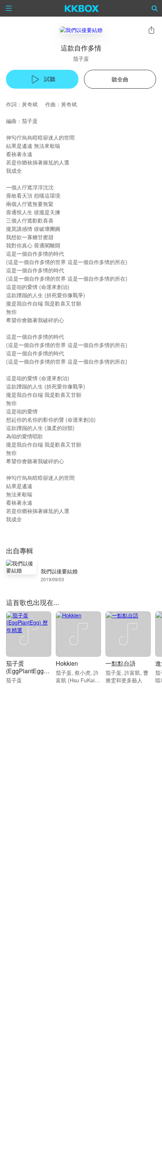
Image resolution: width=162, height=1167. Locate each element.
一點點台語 (120, 663)
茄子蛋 (81, 58)
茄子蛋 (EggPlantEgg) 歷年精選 (26, 671)
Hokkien (67, 663)
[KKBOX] (82, 8)
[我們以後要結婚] (81, 30)
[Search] (154, 8)
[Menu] (8, 8)
